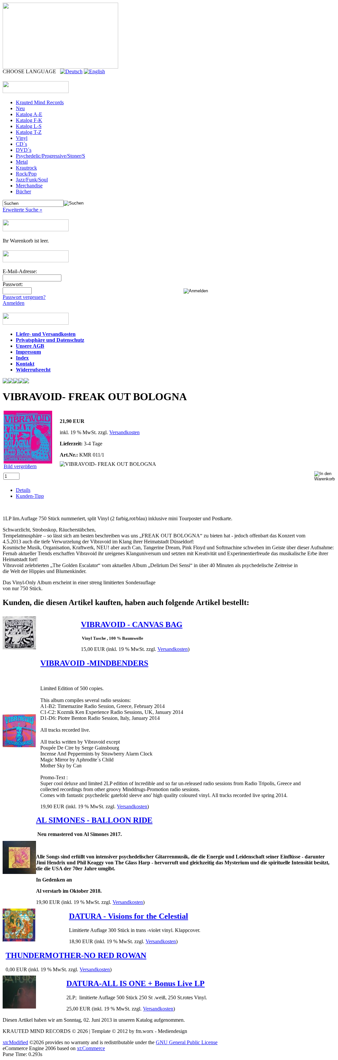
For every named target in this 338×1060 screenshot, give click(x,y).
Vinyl (21, 138)
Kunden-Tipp (30, 496)
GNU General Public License (187, 1042)
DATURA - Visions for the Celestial (128, 916)
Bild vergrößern (20, 466)
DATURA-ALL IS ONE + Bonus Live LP (135, 983)
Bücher (23, 191)
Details (23, 490)
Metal (22, 162)
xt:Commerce (91, 1048)
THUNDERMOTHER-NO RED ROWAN (76, 955)
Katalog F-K (29, 120)
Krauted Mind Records (40, 102)
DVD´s (23, 150)
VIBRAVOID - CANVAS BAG (132, 624)
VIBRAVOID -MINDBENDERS (94, 663)
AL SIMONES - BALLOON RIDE (94, 820)
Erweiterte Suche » (22, 209)
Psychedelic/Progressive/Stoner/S (50, 156)
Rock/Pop (26, 174)
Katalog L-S (29, 126)
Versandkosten (124, 432)
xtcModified (15, 1042)
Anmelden (13, 303)
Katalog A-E (29, 114)
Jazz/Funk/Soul (32, 179)
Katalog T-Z (29, 132)
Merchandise (29, 185)
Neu (20, 108)
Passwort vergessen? (24, 297)
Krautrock (26, 168)
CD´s (21, 144)
